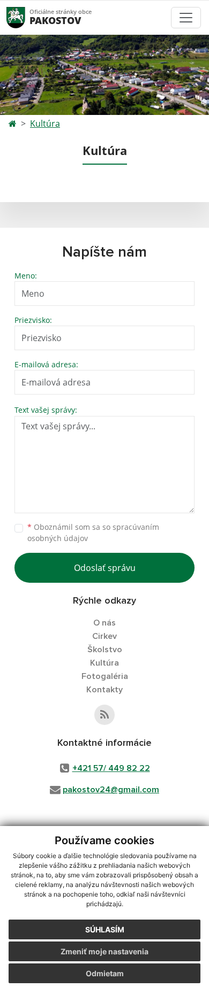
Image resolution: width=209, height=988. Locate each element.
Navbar (26, 17)
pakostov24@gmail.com (111, 789)
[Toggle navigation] (186, 17)
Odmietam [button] (105, 973)
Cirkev (104, 636)
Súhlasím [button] (104, 929)
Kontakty (104, 689)
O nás (104, 623)
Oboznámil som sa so (93, 532)
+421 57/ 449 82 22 (111, 768)
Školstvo (104, 649)
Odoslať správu (105, 568)
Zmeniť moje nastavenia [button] (104, 951)
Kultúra (45, 123)
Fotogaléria (104, 676)
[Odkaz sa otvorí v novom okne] (104, 715)
